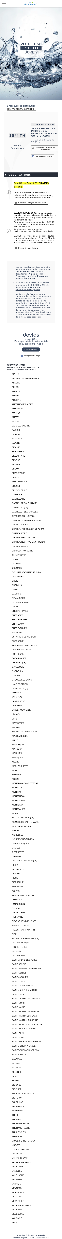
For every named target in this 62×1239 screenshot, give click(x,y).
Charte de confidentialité (39, 1237)
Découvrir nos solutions (28, 248)
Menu (4, 4)
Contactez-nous (31, 349)
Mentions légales (20, 1237)
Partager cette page (44, 156)
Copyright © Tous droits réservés (31, 1235)
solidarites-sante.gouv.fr (28, 289)
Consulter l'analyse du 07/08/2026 (45, 148)
